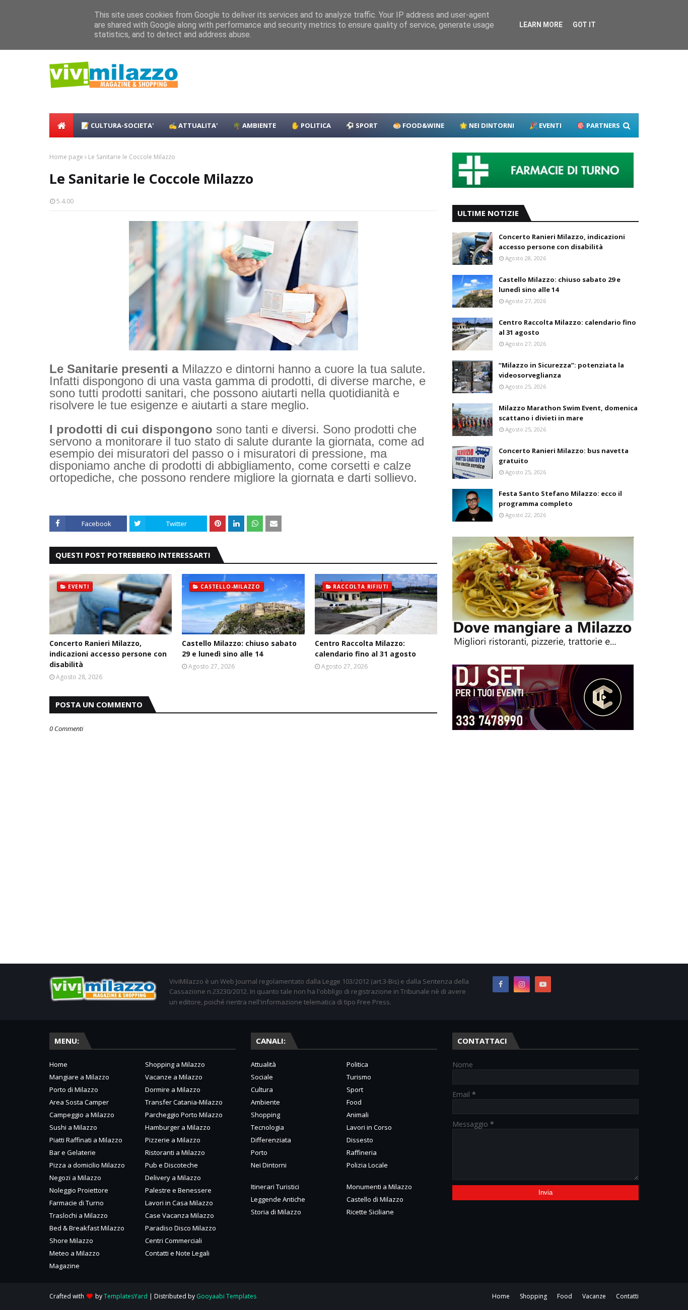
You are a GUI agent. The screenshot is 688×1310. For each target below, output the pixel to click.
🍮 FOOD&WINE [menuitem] (418, 125)
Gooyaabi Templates (226, 1296)
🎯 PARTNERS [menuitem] (598, 125)
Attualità (263, 1064)
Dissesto (360, 1139)
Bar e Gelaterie (72, 1152)
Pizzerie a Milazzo (172, 1139)
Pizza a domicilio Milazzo (87, 1165)
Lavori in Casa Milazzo (179, 1202)
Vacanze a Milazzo (173, 1076)
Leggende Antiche (278, 1199)
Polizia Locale (367, 1165)
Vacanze (594, 1296)
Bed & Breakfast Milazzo (86, 1227)
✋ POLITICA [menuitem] (311, 125)
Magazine (64, 1265)
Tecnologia (267, 1127)
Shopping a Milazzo (175, 1064)
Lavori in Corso (369, 1127)
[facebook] (501, 984)
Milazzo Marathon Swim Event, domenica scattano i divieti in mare (568, 412)
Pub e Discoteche (171, 1165)
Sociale (262, 1076)
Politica (357, 1064)
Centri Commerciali (173, 1240)
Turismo (359, 1076)
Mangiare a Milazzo (79, 1076)
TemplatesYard (126, 1296)
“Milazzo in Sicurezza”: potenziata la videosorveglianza (561, 370)
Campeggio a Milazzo (81, 1114)
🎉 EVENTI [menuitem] (545, 125)
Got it (584, 25)
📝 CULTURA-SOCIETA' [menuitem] (117, 125)
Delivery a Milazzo (173, 1177)
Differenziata (271, 1139)
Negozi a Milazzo (75, 1177)
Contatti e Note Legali (177, 1253)
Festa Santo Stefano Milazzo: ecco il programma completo (560, 498)
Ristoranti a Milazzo (175, 1152)
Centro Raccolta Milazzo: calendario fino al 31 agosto (365, 648)
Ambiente (265, 1102)
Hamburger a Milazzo (178, 1127)
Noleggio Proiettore (78, 1190)
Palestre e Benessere (178, 1190)
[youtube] (543, 984)
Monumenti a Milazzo (379, 1186)
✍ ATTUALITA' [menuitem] (193, 125)
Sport (355, 1089)
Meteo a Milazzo (74, 1253)
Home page (66, 157)
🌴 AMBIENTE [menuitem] (254, 125)
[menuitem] (61, 125)
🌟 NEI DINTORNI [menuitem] (486, 125)
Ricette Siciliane (370, 1211)
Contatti (627, 1296)
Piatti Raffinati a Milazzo (85, 1139)
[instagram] (522, 984)
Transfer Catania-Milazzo (184, 1102)
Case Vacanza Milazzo (179, 1215)
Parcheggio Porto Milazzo (184, 1114)
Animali (358, 1114)
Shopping (265, 1114)
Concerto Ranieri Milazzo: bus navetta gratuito (564, 455)
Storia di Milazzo (276, 1211)
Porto (259, 1152)
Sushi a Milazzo (73, 1127)
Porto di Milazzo (73, 1089)
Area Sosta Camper (79, 1102)
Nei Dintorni (269, 1165)
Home (58, 1064)
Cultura (262, 1089)
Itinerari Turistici (275, 1186)
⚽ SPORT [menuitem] (362, 125)
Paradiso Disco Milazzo (180, 1227)
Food (354, 1102)
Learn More (541, 25)
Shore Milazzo (71, 1240)
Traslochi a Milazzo (78, 1215)
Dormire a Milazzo (172, 1089)
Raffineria (362, 1152)
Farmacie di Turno (76, 1202)
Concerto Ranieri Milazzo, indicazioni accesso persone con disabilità (108, 653)
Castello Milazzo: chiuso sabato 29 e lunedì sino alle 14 (239, 648)
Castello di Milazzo (375, 1199)
